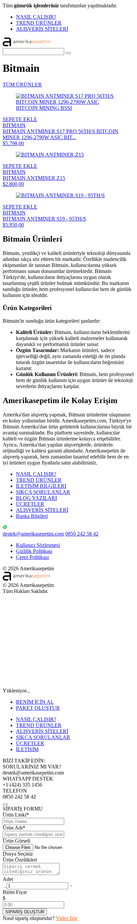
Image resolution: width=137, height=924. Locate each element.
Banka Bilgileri (32, 516)
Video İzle (66, 918)
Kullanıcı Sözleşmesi (38, 545)
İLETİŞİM (27, 749)
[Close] (5, 805)
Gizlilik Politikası (34, 551)
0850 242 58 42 (81, 534)
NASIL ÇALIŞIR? (36, 17)
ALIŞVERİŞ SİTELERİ (42, 29)
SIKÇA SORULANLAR (43, 492)
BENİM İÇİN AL (35, 702)
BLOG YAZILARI (36, 498)
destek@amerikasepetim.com (33, 534)
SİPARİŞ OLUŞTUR (24, 911)
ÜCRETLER (30, 504)
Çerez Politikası (32, 557)
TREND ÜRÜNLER (39, 23)
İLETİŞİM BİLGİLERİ (41, 486)
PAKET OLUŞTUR (38, 708)
